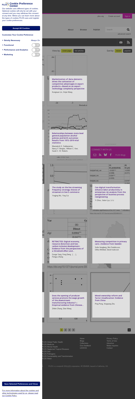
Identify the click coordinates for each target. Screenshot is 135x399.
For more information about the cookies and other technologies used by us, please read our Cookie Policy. (20, 393)
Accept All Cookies (21, 28)
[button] (11, 40)
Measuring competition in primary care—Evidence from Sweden (111, 242)
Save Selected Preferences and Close (21, 384)
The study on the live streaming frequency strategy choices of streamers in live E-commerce (67, 189)
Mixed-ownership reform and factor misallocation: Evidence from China (109, 298)
